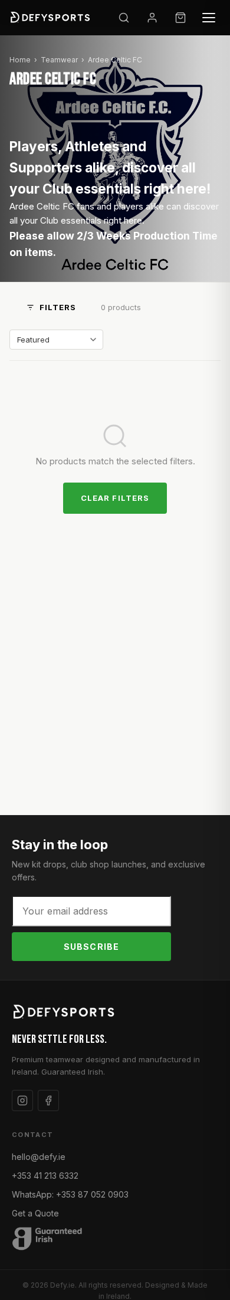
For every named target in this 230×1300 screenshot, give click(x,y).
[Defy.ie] (51, 17)
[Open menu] (209, 17)
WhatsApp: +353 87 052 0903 (70, 1194)
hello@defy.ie (38, 1157)
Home (20, 59)
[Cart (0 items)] (180, 17)
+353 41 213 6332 (45, 1176)
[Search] (124, 17)
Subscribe (91, 947)
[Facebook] (48, 1100)
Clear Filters (115, 498)
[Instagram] (22, 1100)
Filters (58, 307)
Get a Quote (35, 1213)
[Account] (152, 17)
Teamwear (59, 59)
